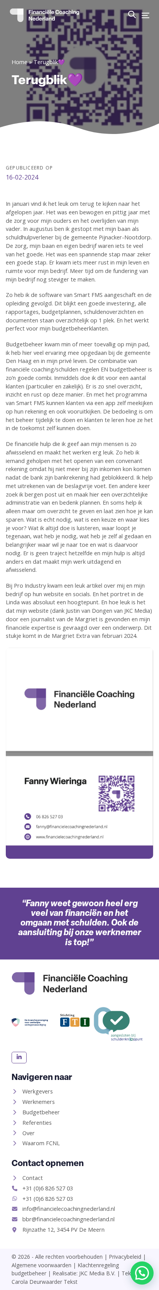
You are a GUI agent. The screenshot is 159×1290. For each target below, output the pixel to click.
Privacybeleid (125, 1256)
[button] (132, 14)
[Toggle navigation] (145, 15)
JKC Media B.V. (97, 1273)
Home (19, 62)
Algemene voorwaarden (41, 1265)
